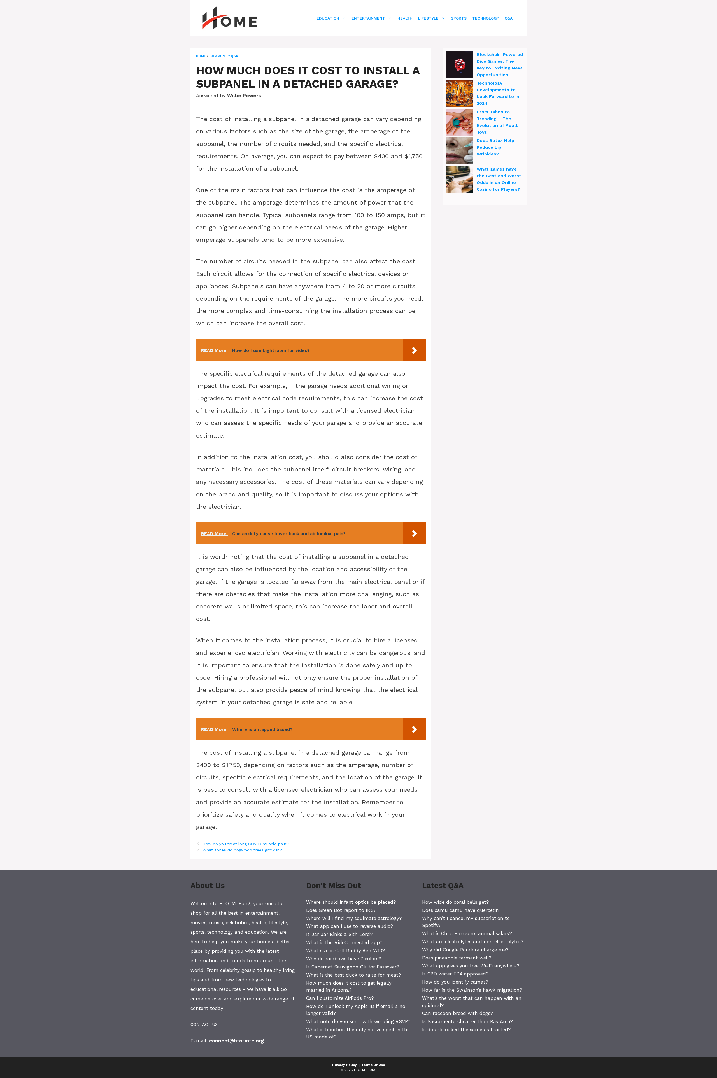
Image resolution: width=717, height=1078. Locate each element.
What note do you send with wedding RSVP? (358, 1021)
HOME (201, 56)
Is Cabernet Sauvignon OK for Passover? (352, 967)
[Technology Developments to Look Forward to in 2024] (459, 94)
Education (327, 18)
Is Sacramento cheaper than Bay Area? (467, 1021)
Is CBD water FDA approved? (455, 974)
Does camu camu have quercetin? (461, 910)
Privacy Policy (344, 1065)
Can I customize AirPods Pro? (340, 998)
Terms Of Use (373, 1065)
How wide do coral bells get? (455, 902)
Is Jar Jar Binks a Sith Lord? (339, 934)
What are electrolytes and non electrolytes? (472, 941)
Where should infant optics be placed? (351, 902)
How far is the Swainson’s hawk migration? (472, 990)
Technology (485, 18)
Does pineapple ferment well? (456, 958)
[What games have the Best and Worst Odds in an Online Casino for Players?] (459, 180)
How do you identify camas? (455, 982)
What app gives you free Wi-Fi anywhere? (470, 965)
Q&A (509, 18)
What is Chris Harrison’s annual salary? (467, 933)
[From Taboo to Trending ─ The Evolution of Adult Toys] (459, 123)
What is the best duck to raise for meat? (353, 975)
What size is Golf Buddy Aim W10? (345, 950)
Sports (459, 18)
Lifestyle (428, 18)
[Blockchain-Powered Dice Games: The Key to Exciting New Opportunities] (459, 65)
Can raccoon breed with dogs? (457, 1013)
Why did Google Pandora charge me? (465, 949)
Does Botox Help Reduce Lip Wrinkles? (495, 147)
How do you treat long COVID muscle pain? (245, 844)
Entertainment (368, 18)
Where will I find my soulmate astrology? (354, 918)
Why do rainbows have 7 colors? (343, 958)
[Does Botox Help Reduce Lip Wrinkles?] (459, 151)
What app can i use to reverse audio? (349, 926)
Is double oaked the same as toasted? (466, 1029)
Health (405, 18)
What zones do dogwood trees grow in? (242, 850)
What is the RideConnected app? (344, 942)
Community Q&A (223, 56)
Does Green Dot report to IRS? (341, 910)
